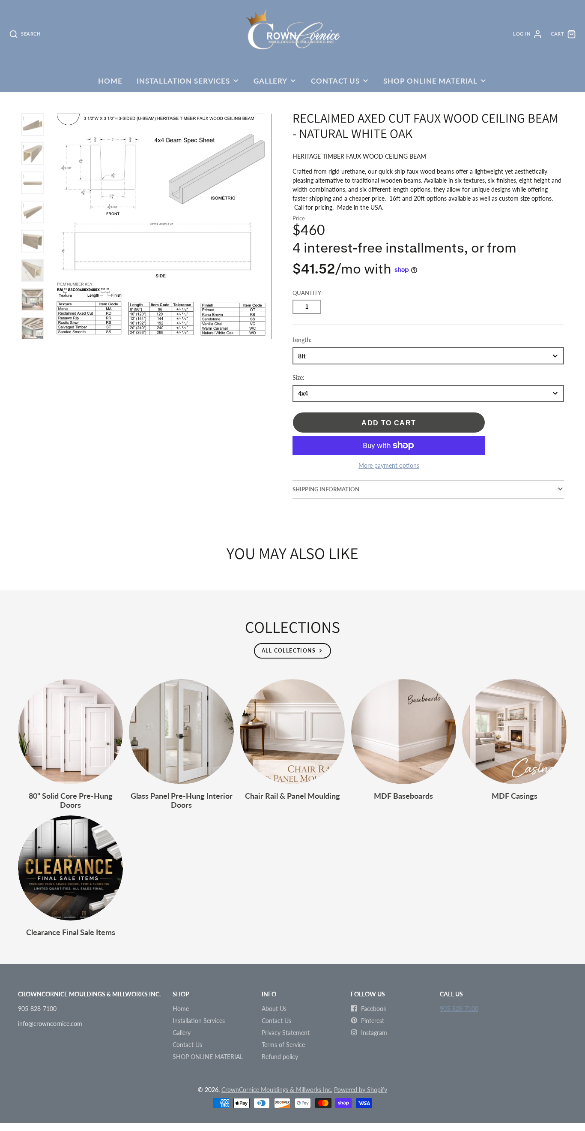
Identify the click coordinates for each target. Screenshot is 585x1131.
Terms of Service (283, 1044)
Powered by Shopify (360, 1089)
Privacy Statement (286, 1032)
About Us (274, 1008)
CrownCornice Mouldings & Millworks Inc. (276, 1089)
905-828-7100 (459, 1008)
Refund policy (280, 1056)
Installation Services (183, 80)
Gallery (270, 80)
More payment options (388, 465)
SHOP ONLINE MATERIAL (430, 80)
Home (110, 80)
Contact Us (335, 80)
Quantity (306, 293)
